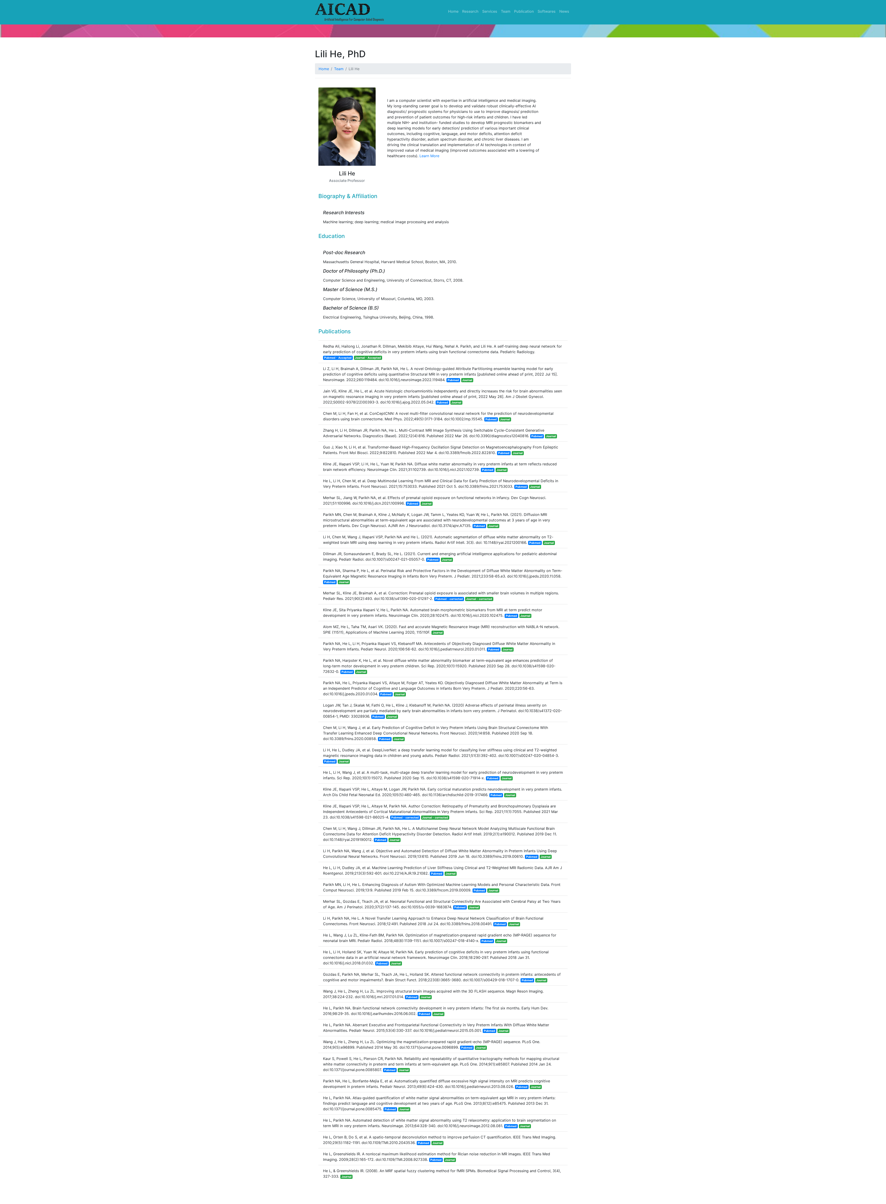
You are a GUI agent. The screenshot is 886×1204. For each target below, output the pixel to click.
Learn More (429, 156)
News (564, 11)
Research (470, 11)
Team (505, 11)
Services (489, 11)
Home (453, 11)
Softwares (547, 11)
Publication (524, 11)
